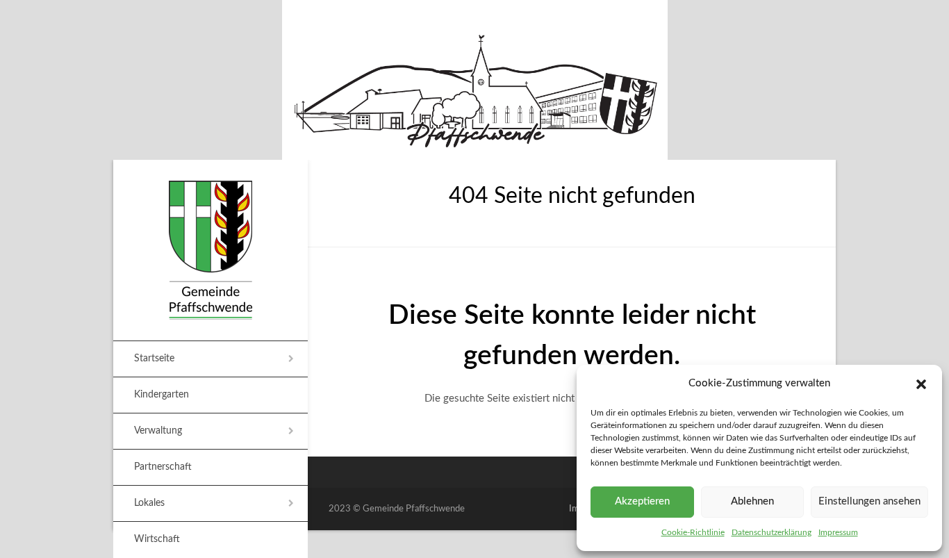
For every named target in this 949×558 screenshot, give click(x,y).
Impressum (838, 532)
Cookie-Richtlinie (693, 532)
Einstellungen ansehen (869, 501)
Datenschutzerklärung (771, 532)
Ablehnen (752, 501)
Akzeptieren (642, 501)
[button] (921, 384)
